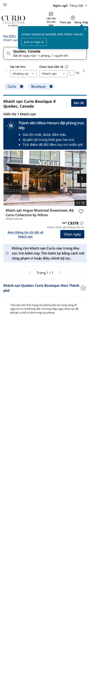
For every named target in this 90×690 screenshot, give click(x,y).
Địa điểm (9, 36)
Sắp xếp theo (17, 66)
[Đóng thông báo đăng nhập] (85, 29)
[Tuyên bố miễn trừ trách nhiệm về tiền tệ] (66, 66)
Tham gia (65, 22)
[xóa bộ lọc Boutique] (51, 86)
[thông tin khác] (81, 223)
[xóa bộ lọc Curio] (21, 86)
